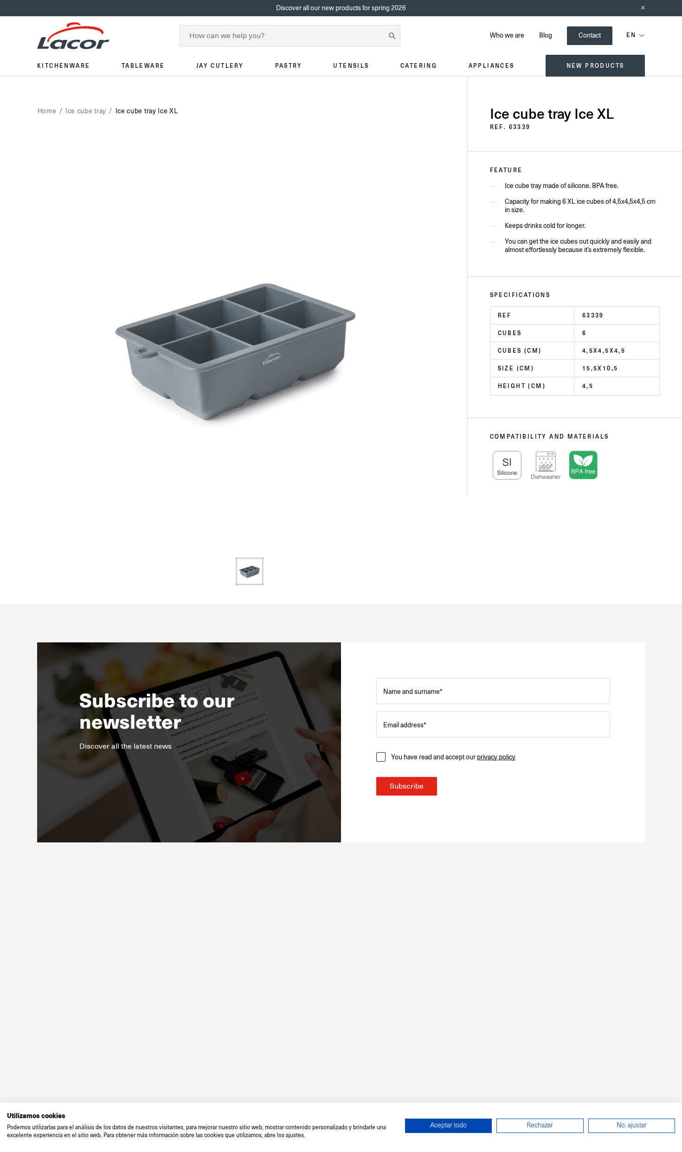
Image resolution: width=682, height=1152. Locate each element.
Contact (590, 35)
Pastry (288, 66)
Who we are (507, 35)
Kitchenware (63, 66)
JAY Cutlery (220, 66)
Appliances (492, 66)
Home (47, 111)
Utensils (351, 66)
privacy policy (496, 757)
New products (595, 66)
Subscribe (407, 786)
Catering (418, 66)
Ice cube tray (85, 111)
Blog (545, 35)
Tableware (143, 66)
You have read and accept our (453, 757)
